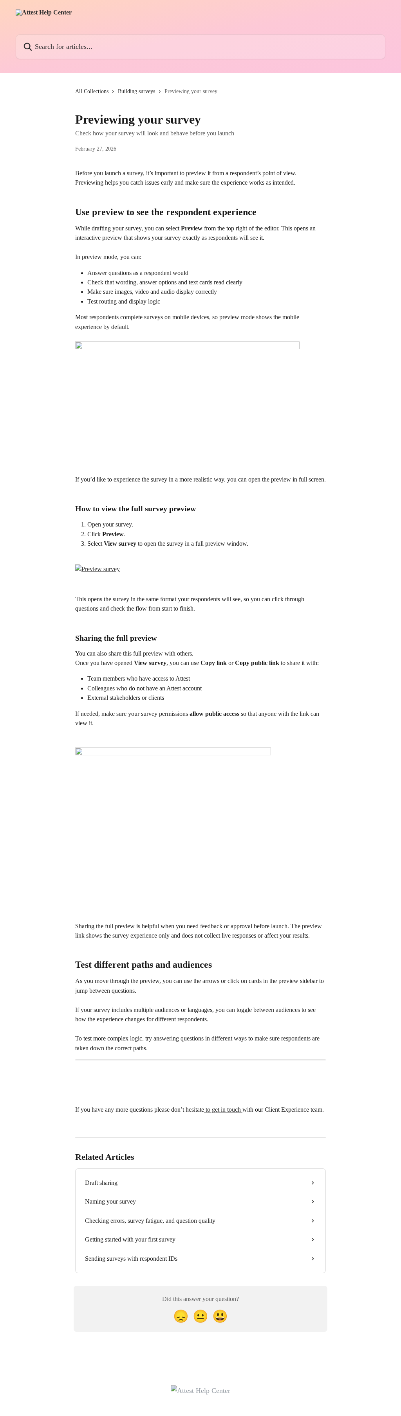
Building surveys (136, 91)
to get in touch (223, 1109)
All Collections (91, 91)
